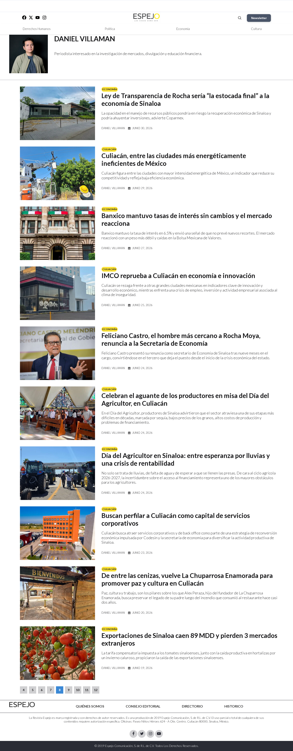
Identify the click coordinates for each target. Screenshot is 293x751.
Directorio (192, 706)
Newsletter (259, 18)
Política (110, 29)
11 (86, 690)
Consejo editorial (143, 706)
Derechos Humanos (37, 29)
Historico (233, 706)
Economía (183, 29)
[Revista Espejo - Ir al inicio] (22, 704)
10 (77, 690)
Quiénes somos (90, 706)
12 (95, 690)
